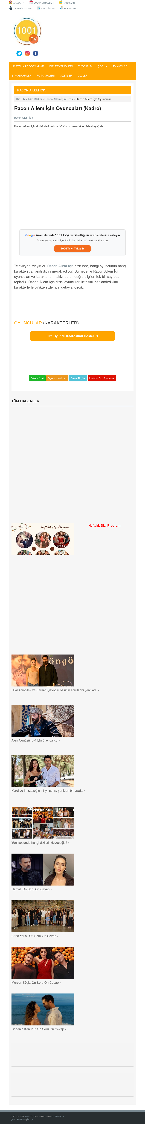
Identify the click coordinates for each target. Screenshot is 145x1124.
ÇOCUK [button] (102, 66)
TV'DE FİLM (85, 66)
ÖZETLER (66, 75)
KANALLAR (69, 3)
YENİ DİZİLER (48, 8)
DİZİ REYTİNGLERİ (61, 66)
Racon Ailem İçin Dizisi (59, 99)
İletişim (30, 1119)
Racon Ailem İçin (32, 90)
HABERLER (70, 8)
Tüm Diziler (35, 99)
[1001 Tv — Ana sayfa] (27, 31)
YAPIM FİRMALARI (22, 8)
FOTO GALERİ (46, 75)
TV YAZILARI (120, 66)
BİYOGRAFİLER (21, 75)
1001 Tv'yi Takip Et (72, 248)
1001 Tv (20, 99)
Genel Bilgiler (78, 378)
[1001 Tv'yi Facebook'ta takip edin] (35, 53)
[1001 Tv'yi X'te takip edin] (19, 53)
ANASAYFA (18, 3)
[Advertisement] (72, 176)
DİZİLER (82, 75)
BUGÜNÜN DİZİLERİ (44, 3)
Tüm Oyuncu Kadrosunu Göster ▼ (72, 336)
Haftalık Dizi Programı (101, 378)
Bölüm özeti (37, 378)
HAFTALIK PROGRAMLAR (28, 66)
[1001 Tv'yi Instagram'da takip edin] (27, 53)
